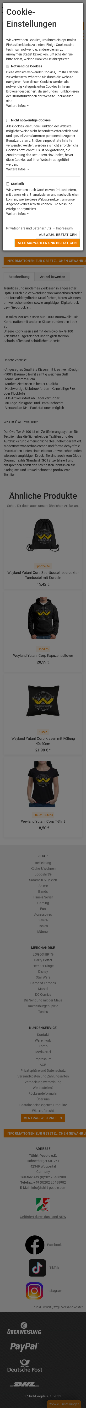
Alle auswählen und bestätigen (47, 243)
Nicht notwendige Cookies (31, 120)
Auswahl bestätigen (58, 235)
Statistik (17, 184)
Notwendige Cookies (26, 66)
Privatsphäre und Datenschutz (29, 228)
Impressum (64, 228)
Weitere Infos (16, 106)
